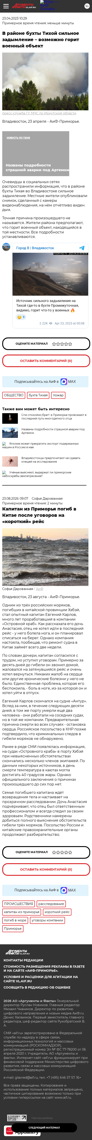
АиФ (39, 589)
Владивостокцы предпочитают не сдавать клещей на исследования (50, 459)
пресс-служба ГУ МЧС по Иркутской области (39, 113)
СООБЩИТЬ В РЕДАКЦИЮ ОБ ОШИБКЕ (37, 987)
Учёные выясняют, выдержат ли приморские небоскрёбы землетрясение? (36, 474)
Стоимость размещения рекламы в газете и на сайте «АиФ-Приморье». (44, 969)
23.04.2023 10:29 (14, 18)
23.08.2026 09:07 (15, 499)
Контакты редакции (23, 960)
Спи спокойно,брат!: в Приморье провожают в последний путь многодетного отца (53, 416)
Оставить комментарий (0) (46, 361)
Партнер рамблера (42, 1118)
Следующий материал (44, 1127)
